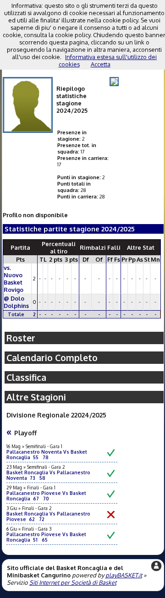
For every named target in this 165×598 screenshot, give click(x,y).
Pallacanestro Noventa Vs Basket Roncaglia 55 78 (46, 454)
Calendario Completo (52, 357)
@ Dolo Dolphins (16, 302)
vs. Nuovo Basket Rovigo (13, 278)
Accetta (100, 64)
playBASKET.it (123, 575)
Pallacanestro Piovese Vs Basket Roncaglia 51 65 (46, 537)
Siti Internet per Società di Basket (72, 582)
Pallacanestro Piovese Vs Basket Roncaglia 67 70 (46, 495)
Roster (20, 338)
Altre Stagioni (36, 397)
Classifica (26, 377)
